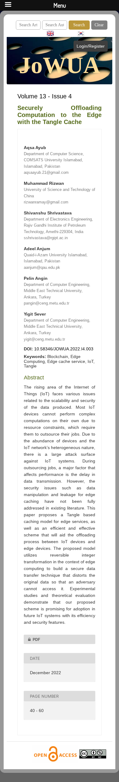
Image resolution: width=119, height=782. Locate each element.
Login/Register (91, 46)
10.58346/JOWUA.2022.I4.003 (63, 348)
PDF (36, 639)
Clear (99, 25)
